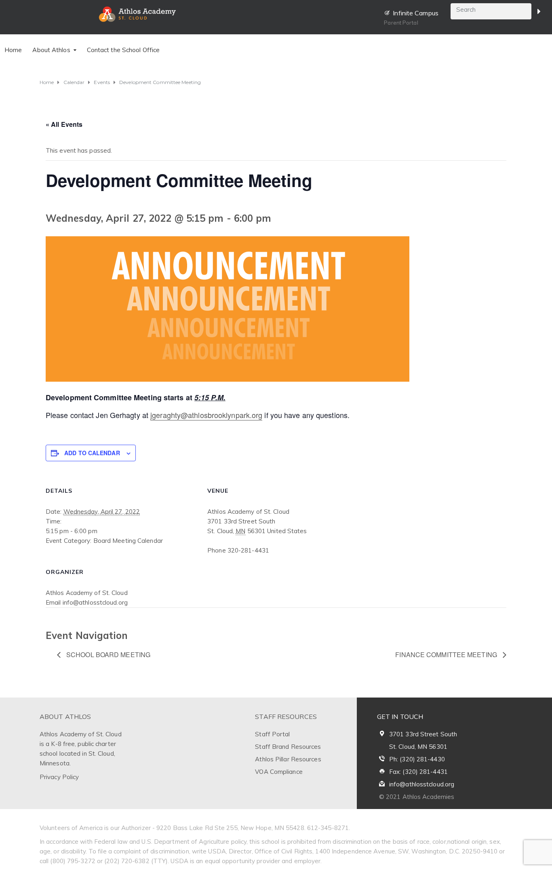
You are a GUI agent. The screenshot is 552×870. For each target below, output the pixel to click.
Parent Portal (401, 22)
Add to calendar (92, 453)
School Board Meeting (107, 654)
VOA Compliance (278, 771)
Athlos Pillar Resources (288, 759)
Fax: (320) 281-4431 (418, 771)
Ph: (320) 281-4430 (417, 759)
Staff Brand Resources (288, 746)
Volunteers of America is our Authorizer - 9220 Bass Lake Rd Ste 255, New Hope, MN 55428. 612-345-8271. (195, 828)
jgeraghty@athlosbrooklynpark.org (206, 415)
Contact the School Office (123, 50)
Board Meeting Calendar (128, 540)
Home (13, 50)
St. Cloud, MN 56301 (418, 746)
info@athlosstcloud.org (421, 784)
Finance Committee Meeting (447, 654)
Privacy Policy (59, 777)
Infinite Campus (415, 13)
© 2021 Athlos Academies (416, 797)
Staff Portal (272, 734)
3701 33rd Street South (423, 734)
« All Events (64, 124)
